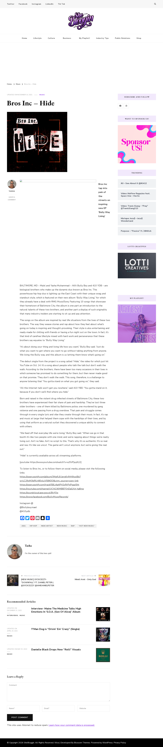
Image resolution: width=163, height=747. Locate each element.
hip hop (33, 526)
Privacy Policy (120, 742)
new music (62, 526)
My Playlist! (84, 38)
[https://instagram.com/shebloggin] (126, 105)
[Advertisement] (81, 62)
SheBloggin (29, 742)
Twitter (10, 4)
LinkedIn (49, 4)
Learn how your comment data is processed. (72, 725)
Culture (51, 38)
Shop (139, 38)
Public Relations (122, 38)
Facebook (23, 4)
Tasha (12, 191)
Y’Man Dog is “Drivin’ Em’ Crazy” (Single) (55, 629)
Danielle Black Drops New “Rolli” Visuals (56, 649)
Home (24, 38)
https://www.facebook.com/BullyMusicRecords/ (44, 496)
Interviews (12, 615)
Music (42, 95)
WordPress (107, 742)
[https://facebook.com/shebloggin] (120, 105)
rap (73, 526)
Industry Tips (102, 38)
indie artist (47, 526)
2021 (24, 526)
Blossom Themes (82, 742)
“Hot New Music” (87, 526)
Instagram (36, 4)
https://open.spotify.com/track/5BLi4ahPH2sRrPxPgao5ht (49, 484)
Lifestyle (37, 38)
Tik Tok (61, 4)
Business (67, 38)
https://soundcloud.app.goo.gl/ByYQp (39, 492)
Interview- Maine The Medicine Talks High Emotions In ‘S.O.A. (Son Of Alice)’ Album (56, 610)
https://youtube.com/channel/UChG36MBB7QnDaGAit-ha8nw (52, 488)
